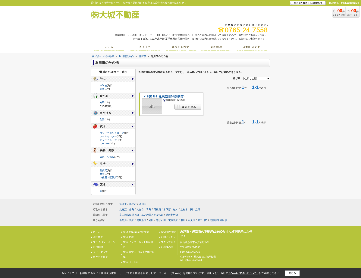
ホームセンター (108, 136)
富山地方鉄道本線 (129, 214)
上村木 (184, 209)
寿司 (102, 102)
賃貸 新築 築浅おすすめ (136, 232)
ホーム (96, 232)
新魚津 (123, 220)
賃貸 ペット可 (131, 262)
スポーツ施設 (107, 156)
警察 (102, 173)
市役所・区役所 (108, 177)
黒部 (131, 220)
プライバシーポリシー (105, 242)
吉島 (131, 209)
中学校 (103, 85)
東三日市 (202, 220)
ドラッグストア (108, 140)
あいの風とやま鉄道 (152, 214)
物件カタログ (100, 257)
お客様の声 (167, 247)
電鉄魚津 (141, 220)
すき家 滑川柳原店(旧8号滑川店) (164, 96)
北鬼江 (123, 209)
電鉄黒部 (173, 220)
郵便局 (103, 170)
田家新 (157, 209)
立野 (197, 209)
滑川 (182, 220)
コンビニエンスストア (112, 133)
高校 (102, 88)
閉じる (292, 273)
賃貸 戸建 (128, 237)
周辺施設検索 (168, 232)
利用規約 (98, 247)
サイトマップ (100, 252)
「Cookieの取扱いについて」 (243, 273)
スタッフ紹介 (168, 242)
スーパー (104, 143)
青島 (148, 209)
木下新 (167, 209)
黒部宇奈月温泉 (218, 220)
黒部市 (133, 204)
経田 (151, 220)
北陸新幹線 (172, 214)
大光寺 (140, 209)
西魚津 (191, 220)
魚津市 (123, 204)
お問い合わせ (168, 237)
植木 (175, 209)
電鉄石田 (161, 220)
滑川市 (142, 204)
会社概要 (98, 237)
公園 (102, 119)
